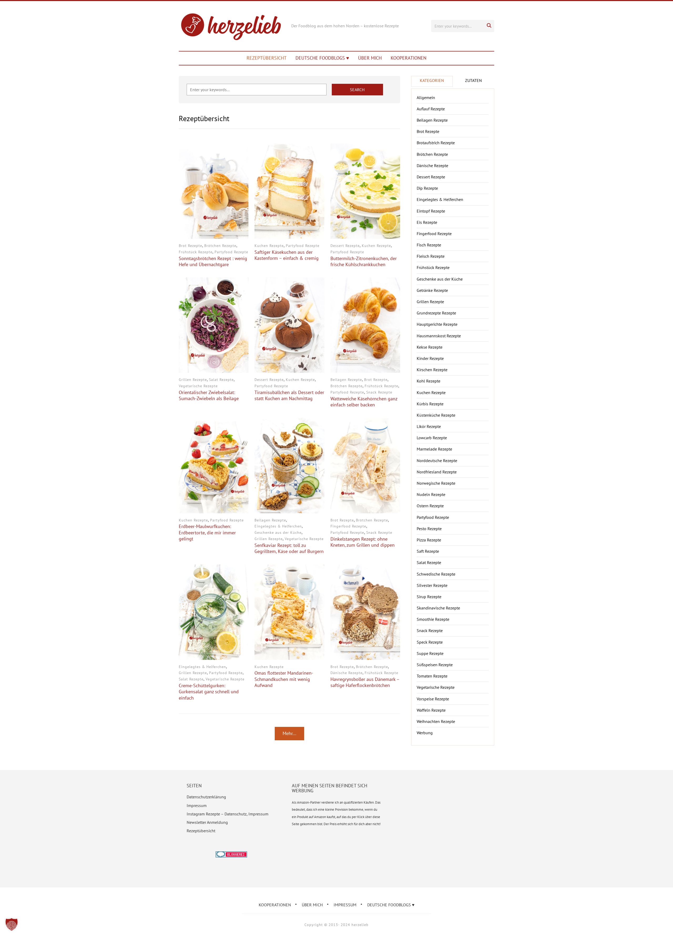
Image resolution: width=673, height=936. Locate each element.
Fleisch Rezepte (431, 256)
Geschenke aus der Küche (278, 532)
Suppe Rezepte (430, 653)
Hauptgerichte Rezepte (437, 324)
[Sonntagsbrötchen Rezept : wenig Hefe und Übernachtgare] (213, 146)
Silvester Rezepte (432, 585)
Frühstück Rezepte (195, 252)
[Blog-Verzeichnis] (231, 854)
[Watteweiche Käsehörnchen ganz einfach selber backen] (365, 280)
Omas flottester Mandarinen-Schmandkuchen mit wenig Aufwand (283, 679)
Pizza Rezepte (429, 539)
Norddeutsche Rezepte (437, 460)
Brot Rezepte (190, 245)
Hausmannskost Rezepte (439, 335)
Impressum (197, 805)
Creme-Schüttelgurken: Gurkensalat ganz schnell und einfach (209, 691)
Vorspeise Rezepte (433, 698)
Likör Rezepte (429, 426)
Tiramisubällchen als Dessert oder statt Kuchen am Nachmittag (289, 395)
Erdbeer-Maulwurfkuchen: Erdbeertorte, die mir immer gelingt (207, 532)
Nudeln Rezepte (431, 494)
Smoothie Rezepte (433, 619)
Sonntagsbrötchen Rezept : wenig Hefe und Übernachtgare (213, 261)
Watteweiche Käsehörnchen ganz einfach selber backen (363, 402)
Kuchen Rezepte (269, 245)
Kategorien (432, 80)
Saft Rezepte (428, 551)
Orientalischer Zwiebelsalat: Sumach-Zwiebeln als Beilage (209, 395)
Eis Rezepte (427, 222)
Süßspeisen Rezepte (435, 664)
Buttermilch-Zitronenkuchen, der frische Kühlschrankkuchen (363, 261)
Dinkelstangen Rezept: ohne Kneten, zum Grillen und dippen (362, 542)
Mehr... (289, 733)
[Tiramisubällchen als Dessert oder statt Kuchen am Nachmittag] (289, 280)
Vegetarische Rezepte (198, 386)
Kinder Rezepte (430, 358)
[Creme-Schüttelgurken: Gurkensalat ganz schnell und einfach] (213, 568)
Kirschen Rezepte (432, 369)
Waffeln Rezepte (431, 710)
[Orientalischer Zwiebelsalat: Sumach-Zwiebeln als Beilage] (213, 280)
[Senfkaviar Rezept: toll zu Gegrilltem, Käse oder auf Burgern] (289, 421)
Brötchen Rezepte (220, 245)
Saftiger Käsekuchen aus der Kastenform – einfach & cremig (286, 255)
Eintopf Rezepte (431, 211)
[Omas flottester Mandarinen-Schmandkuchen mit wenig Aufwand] (289, 568)
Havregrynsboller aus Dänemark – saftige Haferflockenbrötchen (364, 682)
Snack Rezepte (379, 392)
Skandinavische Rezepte (438, 608)
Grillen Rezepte (193, 379)
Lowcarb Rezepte (432, 437)
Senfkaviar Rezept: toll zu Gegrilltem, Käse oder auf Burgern (289, 548)
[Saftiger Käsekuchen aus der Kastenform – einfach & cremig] (289, 146)
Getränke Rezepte (432, 290)
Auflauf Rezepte (431, 108)
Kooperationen (408, 58)
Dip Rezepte (427, 188)
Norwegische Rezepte (436, 483)
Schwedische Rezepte (436, 574)
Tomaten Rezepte (432, 676)
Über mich (370, 58)
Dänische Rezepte (346, 672)
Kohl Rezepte (428, 381)
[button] (11, 924)
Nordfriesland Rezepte (437, 471)
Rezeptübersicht (267, 58)
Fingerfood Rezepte (348, 526)
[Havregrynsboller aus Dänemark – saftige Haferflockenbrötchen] (365, 568)
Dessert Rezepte (345, 245)
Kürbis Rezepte (430, 403)
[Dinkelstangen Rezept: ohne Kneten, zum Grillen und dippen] (365, 421)
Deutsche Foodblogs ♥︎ (322, 58)
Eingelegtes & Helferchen (278, 526)
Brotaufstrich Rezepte (436, 142)
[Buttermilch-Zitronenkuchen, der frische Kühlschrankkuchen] (365, 146)
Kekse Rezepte (429, 347)
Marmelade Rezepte (434, 449)
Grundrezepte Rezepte (436, 313)
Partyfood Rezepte (231, 252)
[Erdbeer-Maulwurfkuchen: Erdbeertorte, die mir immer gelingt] (213, 421)
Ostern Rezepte (430, 505)
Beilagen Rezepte (346, 379)
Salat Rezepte (221, 379)
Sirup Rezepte (429, 596)
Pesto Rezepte (429, 528)
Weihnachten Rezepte (436, 721)
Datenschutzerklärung (206, 796)
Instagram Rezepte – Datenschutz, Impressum (227, 813)
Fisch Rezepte (429, 244)
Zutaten (473, 80)
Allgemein (426, 97)
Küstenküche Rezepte (436, 415)
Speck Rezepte (430, 642)
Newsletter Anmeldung (207, 822)
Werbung (425, 732)
